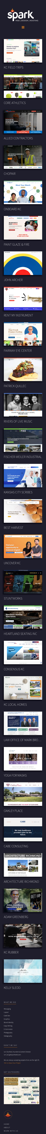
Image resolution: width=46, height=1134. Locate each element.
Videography (8, 1036)
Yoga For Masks (15, 775)
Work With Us (11, 1131)
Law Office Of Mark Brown (23, 740)
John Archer (13, 280)
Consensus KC (14, 669)
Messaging (7, 1009)
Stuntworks (13, 598)
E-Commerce (8, 1029)
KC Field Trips (13, 67)
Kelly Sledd (12, 988)
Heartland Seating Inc (20, 634)
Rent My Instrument (18, 315)
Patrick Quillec (15, 386)
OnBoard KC (12, 209)
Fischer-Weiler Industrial (23, 457)
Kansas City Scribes (18, 492)
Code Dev (7, 1016)
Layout (6, 1012)
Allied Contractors (18, 138)
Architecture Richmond (21, 882)
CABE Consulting (16, 846)
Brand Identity (8, 1022)
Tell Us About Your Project (12, 1063)
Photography (8, 1033)
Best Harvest (13, 528)
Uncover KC (12, 563)
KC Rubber (11, 952)
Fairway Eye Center (18, 351)
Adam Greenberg (16, 917)
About (7, 1127)
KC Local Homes (15, 705)
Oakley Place (13, 811)
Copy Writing (8, 1026)
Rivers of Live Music (18, 421)
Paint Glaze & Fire (17, 244)
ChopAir (9, 174)
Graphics (7, 1019)
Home (6, 1124)
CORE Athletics (15, 103)
